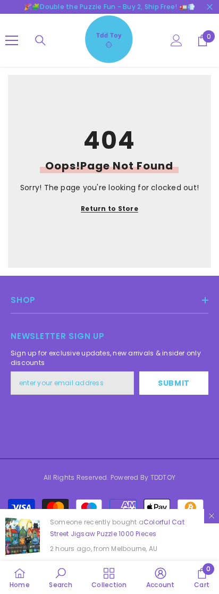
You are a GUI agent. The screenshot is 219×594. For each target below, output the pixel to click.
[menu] (11, 40)
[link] (60, 577)
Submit (174, 383)
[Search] (40, 40)
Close (210, 7)
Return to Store (109, 208)
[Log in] (176, 40)
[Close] (211, 515)
